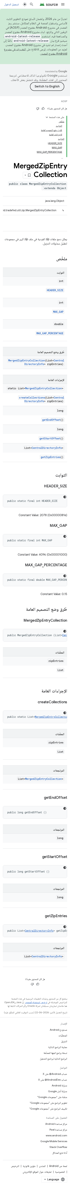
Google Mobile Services (53, 1141)
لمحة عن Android (58, 1166)
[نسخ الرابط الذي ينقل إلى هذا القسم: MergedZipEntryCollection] (20, 621)
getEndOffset (51, 419)
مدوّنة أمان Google (57, 1091)
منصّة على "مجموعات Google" (52, 1097)
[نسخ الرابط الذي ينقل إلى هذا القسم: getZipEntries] (41, 916)
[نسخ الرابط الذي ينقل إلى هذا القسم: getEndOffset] (40, 798)
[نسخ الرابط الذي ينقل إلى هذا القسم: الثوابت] (51, 475)
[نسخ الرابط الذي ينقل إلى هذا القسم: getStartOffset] (38, 857)
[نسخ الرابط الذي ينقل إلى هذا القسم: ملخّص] (52, 259)
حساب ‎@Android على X (55, 1074)
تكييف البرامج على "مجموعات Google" (48, 1108)
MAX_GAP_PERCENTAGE (49, 333)
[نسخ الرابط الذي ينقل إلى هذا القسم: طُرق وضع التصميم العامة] (22, 610)
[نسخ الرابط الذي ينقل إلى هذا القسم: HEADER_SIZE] (40, 486)
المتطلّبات (63, 1035)
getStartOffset (49, 438)
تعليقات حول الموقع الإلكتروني (37, 1171)
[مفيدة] (43, 108)
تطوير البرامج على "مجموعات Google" (48, 1102)
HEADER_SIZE (55, 290)
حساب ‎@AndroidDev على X (52, 1079)
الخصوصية (60, 1171)
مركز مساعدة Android (56, 1123)
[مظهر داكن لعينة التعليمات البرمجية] (65, 497)
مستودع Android (58, 1029)
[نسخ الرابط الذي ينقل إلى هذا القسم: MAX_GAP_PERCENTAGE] (21, 565)
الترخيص (15, 1166)
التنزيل (64, 1041)
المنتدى (42, 1166)
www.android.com (56, 1135)
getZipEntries (50, 457)
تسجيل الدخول (11, 4)
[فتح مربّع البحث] (31, 4)
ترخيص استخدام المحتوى (36, 1002)
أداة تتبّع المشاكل (59, 1152)
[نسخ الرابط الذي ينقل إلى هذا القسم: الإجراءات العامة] (37, 691)
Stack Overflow (58, 1147)
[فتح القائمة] (62, 4)
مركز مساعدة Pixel (58, 1129)
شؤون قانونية (29, 1166)
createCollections (32, 397)
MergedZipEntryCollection (26, 360)
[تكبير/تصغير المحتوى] (47, 117)
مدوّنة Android (59, 1085)
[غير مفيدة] (37, 108)
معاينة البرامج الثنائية (57, 1047)
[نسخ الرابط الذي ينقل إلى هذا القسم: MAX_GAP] (46, 526)
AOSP (64, 101)
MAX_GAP (58, 311)
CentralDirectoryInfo (47, 448)
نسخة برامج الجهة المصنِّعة (55, 1053)
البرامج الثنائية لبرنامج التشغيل (53, 1058)
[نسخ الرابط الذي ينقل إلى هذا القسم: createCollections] (34, 702)
